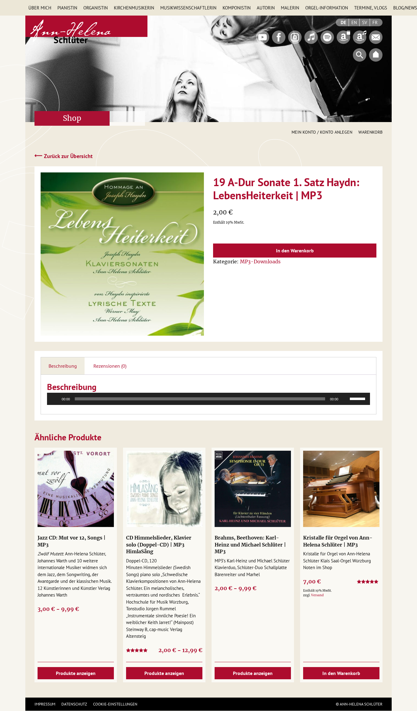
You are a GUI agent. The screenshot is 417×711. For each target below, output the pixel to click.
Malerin (290, 8)
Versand (317, 595)
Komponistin (237, 8)
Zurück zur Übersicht (63, 156)
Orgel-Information (326, 8)
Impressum (44, 704)
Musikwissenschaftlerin (188, 8)
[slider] (358, 398)
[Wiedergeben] (55, 399)
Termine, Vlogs (370, 8)
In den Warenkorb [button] (341, 673)
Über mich (39, 8)
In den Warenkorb (295, 250)
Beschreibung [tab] (63, 366)
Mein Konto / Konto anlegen (322, 132)
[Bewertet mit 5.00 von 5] (368, 582)
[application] (208, 399)
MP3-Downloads (260, 261)
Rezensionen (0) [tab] (109, 366)
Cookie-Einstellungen (115, 704)
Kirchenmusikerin (134, 8)
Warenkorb (370, 132)
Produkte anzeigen (76, 673)
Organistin (95, 8)
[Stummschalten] (345, 399)
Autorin (266, 8)
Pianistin (67, 8)
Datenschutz (74, 704)
